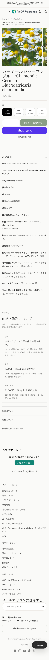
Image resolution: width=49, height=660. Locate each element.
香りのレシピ (8, 558)
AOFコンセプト (8, 584)
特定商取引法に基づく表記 (13, 509)
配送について (8, 411)
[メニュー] (3, 11)
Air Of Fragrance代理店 (12, 523)
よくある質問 (8, 519)
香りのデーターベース (11, 553)
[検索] (9, 12)
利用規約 (6, 505)
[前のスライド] (5, 47)
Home (4, 19)
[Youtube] (24, 650)
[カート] (46, 12)
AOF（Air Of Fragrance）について (17, 580)
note (4, 536)
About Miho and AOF (11, 589)
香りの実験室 (8, 548)
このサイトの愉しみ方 (11, 594)
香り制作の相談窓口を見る (24, 628)
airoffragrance (19, 639)
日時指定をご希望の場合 (12, 428)
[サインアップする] (43, 606)
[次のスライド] (44, 47)
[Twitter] (34, 650)
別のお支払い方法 (24, 137)
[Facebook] (15, 650)
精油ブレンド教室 (9, 567)
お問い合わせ (8, 514)
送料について (8, 419)
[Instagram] (19, 650)
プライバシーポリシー (11, 500)
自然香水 (6, 562)
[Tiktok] (29, 650)
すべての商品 (15, 19)
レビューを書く (24, 462)
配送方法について (9, 491)
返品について (8, 495)
